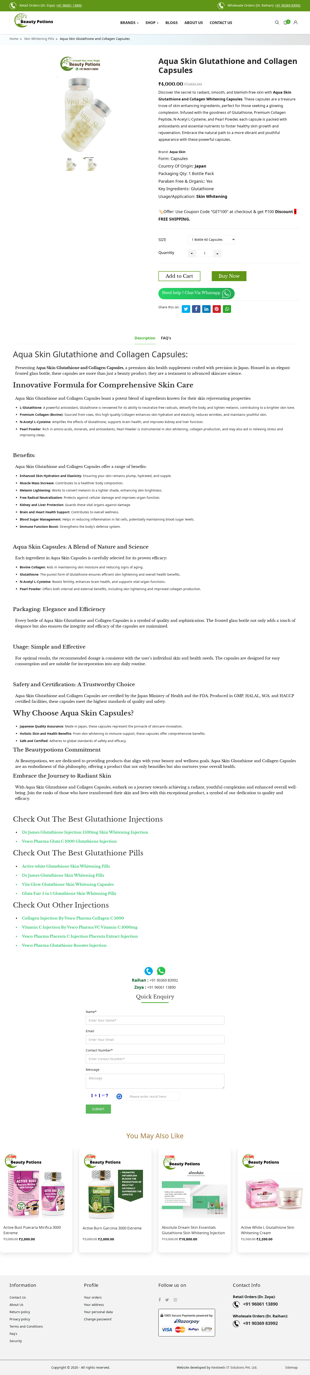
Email (90, 1031)
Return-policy (20, 1312)
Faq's (13, 1333)
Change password (97, 1319)
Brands (128, 22)
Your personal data (98, 1312)
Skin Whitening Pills (39, 39)
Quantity (166, 252)
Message (92, 1069)
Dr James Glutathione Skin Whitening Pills (63, 875)
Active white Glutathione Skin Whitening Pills (66, 866)
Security (16, 1341)
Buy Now (229, 276)
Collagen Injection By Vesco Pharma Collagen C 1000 (73, 918)
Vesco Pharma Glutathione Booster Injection (64, 945)
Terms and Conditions (26, 1326)
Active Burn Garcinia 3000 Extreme (112, 1228)
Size (162, 239)
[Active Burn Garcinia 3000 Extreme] (115, 1186)
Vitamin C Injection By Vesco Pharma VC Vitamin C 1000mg (80, 927)
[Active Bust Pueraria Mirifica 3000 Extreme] (36, 1186)
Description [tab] (145, 338)
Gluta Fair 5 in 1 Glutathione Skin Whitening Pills (69, 893)
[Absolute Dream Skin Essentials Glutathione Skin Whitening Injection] (194, 1186)
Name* (91, 1012)
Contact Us (221, 22)
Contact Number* (99, 1050)
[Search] (277, 22)
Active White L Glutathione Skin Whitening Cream (267, 1230)
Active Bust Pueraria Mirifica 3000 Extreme (32, 1230)
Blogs (171, 22)
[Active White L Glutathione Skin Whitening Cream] (274, 1186)
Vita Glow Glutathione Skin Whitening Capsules (68, 884)
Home (14, 39)
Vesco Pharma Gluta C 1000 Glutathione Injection (69, 841)
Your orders (93, 1297)
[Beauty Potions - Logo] (43, 20)
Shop (150, 22)
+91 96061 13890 (161, 987)
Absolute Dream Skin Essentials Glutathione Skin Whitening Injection (193, 1230)
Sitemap (291, 1367)
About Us (194, 22)
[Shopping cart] (296, 21)
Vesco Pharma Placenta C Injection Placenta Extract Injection (80, 936)
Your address (94, 1304)
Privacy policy (20, 1319)
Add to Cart (179, 276)
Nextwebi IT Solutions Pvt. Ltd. (234, 1367)
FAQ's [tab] (166, 338)
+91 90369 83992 (164, 980)
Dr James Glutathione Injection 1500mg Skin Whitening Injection (85, 832)
